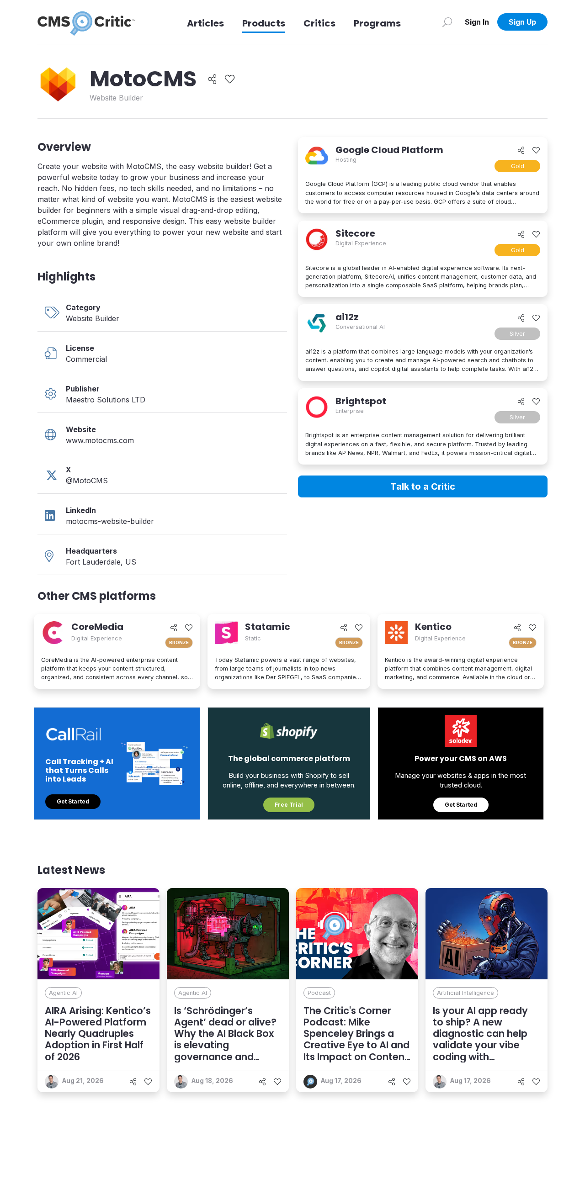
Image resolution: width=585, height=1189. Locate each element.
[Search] (447, 22)
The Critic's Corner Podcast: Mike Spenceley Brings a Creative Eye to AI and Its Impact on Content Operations (356, 1039)
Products (263, 23)
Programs (377, 23)
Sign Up (522, 21)
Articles (205, 23)
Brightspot (360, 401)
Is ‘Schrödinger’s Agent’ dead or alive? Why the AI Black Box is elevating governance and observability (225, 1039)
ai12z (347, 317)
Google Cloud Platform (389, 149)
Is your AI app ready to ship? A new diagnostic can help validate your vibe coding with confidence (480, 1039)
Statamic (267, 626)
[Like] (229, 79)
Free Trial (289, 804)
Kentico (433, 626)
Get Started (73, 801)
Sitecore (355, 233)
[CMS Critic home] (86, 22)
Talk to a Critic (422, 486)
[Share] (212, 79)
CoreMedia (97, 626)
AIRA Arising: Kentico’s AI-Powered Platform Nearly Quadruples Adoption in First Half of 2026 (98, 1033)
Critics (319, 23)
